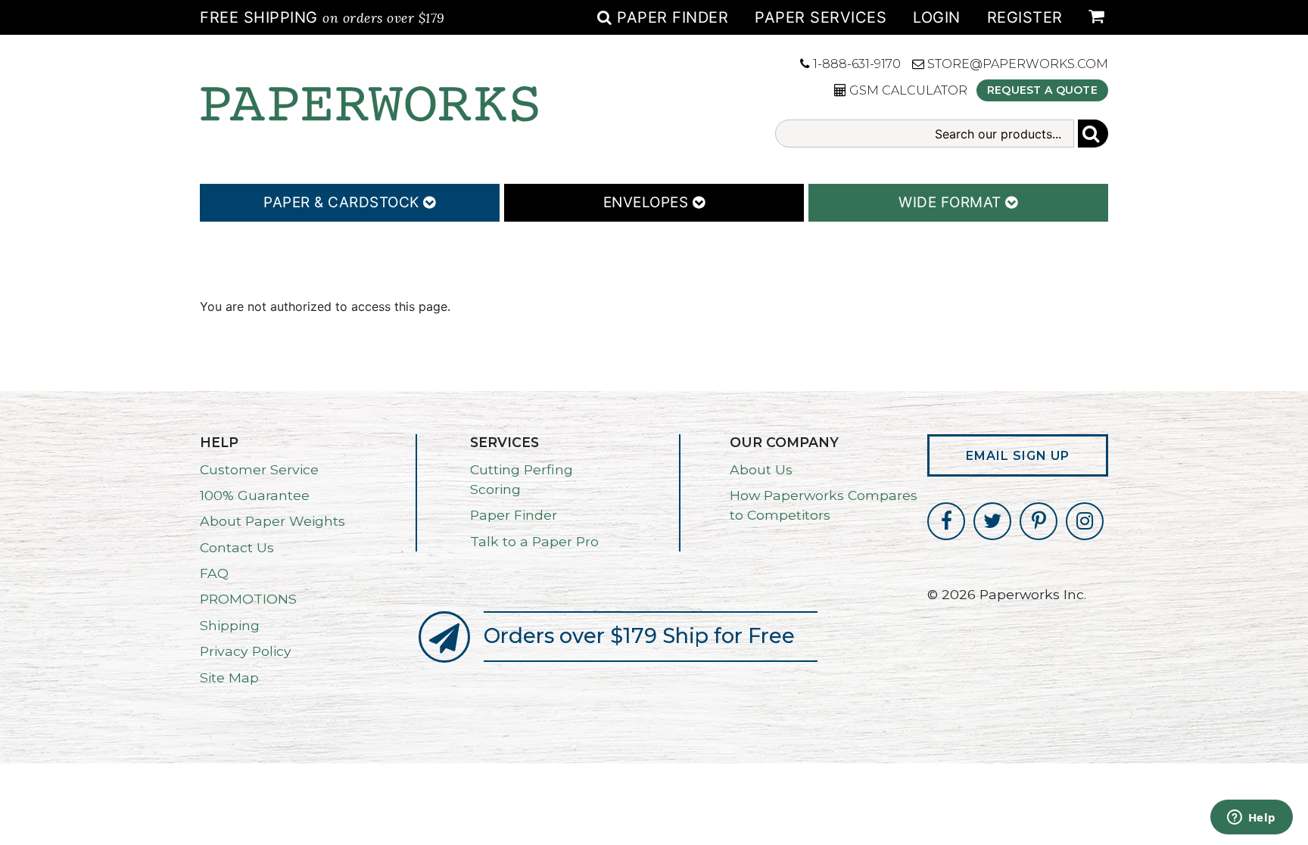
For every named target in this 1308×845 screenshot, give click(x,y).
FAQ (214, 573)
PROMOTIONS (248, 599)
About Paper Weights (272, 521)
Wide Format (951, 202)
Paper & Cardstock (343, 202)
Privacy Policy (245, 651)
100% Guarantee (255, 495)
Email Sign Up (1018, 456)
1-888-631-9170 (855, 64)
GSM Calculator (906, 90)
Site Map (229, 677)
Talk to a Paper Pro (534, 541)
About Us (761, 469)
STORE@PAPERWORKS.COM (1016, 64)
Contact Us (237, 547)
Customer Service (259, 469)
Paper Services (820, 17)
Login (937, 17)
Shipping (230, 625)
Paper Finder (670, 17)
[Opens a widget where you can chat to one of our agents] (1251, 818)
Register (1025, 17)
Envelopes (648, 202)
